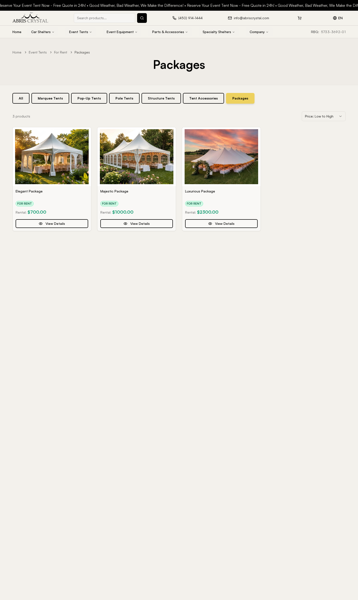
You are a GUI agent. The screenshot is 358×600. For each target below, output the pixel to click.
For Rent (60, 52)
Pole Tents (124, 98)
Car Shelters (41, 32)
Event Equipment (120, 32)
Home (16, 32)
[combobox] (324, 116)
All (21, 98)
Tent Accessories (203, 98)
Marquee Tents (50, 98)
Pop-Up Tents (89, 98)
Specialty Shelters (217, 32)
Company (257, 32)
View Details (55, 223)
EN (340, 18)
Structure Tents (161, 98)
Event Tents (78, 32)
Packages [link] (82, 52)
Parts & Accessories (168, 32)
